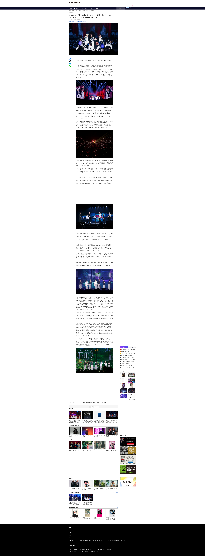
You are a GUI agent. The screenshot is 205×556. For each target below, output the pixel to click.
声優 (126, 540)
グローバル (85, 21)
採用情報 (109, 549)
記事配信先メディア (94, 551)
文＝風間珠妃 (71, 19)
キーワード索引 (72, 545)
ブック (132, 8)
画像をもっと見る (132, 399)
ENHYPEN (78, 21)
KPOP (71, 21)
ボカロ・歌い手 (117, 540)
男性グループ (74, 21)
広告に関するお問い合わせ (102, 549)
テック (132, 7)
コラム (82, 8)
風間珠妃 (81, 21)
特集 (71, 8)
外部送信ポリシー (88, 551)
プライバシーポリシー (73, 551)
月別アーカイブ (72, 542)
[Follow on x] (130, 6)
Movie (81, 6)
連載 (86, 8)
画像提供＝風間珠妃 (77, 19)
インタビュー (76, 8)
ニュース (90, 8)
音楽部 (127, 7)
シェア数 (131, 347)
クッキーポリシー (81, 551)
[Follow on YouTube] (133, 6)
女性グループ (107, 540)
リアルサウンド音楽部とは (73, 549)
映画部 (128, 8)
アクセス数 (123, 347)
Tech (86, 6)
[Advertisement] (110, 2)
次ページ (96, 406)
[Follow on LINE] (135, 6)
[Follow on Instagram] (132, 6)
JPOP (79, 540)
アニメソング (123, 540)
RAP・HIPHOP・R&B (90, 540)
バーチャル (112, 540)
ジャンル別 (96, 8)
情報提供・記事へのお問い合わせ (91, 549)
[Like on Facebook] (129, 6)
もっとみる (115, 439)
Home (72, 6)
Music (76, 6)
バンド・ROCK (83, 540)
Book (91, 6)
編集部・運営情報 (82, 549)
